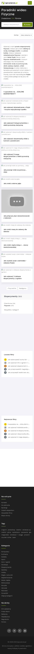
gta (30, 532)
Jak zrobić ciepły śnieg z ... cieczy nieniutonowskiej (16, 246)
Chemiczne (9, 303)
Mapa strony (5, 515)
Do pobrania (5, 505)
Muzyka (4, 585)
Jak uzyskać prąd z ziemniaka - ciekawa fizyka (15, 262)
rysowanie (24, 532)
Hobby (3, 572)
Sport (3, 559)
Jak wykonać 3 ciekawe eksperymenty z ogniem (13, 277)
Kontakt (4, 502)
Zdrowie (4, 588)
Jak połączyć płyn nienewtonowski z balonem (17, 217)
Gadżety (4, 570)
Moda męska (5, 580)
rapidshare (16, 532)
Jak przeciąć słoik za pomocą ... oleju (15, 171)
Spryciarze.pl (21, 642)
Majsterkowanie (6, 577)
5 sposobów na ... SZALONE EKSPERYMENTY (14, 93)
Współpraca (5, 617)
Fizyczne (9, 305)
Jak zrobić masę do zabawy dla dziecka (15, 230)
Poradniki (4, 593)
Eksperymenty (13, 296)
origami (4, 530)
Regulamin (5, 619)
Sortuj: (16, 35)
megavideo (5, 535)
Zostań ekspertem (7, 510)
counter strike (6, 537)
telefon (18, 530)
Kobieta (4, 557)
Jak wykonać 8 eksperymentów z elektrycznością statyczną (16, 124)
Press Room (5, 611)
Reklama (4, 614)
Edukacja (4, 564)
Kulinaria (4, 554)
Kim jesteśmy (6, 609)
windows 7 (13, 535)
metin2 (3, 532)
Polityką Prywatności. (19, 648)
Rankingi (4, 508)
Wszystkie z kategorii (11, 310)
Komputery (5, 551)
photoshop (11, 530)
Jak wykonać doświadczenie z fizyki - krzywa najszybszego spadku (17, 108)
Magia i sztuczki (7, 575)
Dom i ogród (5, 562)
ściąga (21, 535)
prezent (27, 535)
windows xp (26, 530)
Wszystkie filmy (6, 513)
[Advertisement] (17, 332)
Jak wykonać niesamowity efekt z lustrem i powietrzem (16, 140)
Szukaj (27, 24)
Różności (4, 590)
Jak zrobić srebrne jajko (12, 183)
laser (14, 537)
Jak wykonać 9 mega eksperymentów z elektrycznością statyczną (16, 156)
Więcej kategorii (6, 596)
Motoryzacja (5, 583)
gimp (9, 532)
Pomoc (3, 622)
